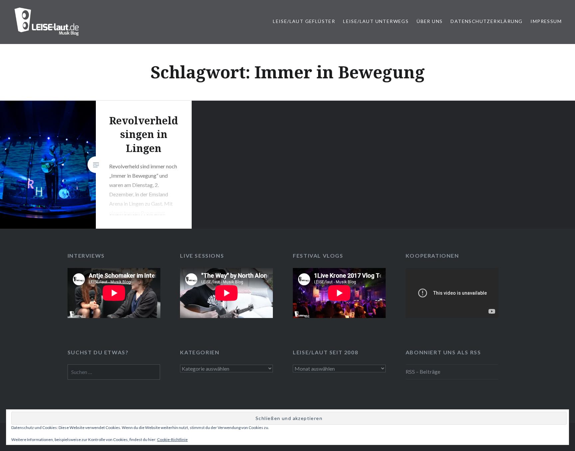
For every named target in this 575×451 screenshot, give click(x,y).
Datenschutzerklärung (486, 21)
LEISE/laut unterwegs (376, 21)
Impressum (546, 21)
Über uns (430, 21)
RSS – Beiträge (423, 371)
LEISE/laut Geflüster (304, 21)
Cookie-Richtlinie (172, 439)
